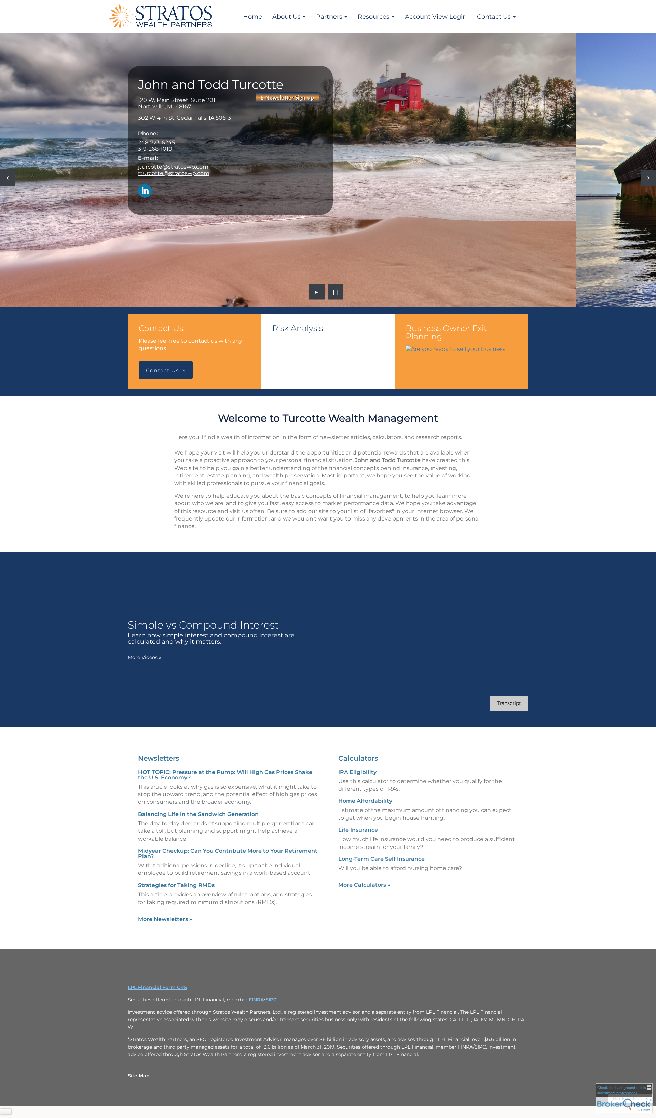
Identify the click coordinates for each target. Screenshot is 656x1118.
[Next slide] (648, 178)
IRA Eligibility (357, 772)
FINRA (256, 1000)
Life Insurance (358, 830)
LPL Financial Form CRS (157, 987)
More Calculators (364, 885)
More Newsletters (165, 919)
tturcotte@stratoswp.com (173, 173)
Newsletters (158, 758)
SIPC (271, 1000)
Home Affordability (365, 801)
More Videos (144, 657)
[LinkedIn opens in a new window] (145, 191)
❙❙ (335, 292)
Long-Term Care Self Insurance (381, 859)
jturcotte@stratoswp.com (173, 166)
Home (252, 17)
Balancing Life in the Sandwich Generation (198, 814)
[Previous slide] (7, 178)
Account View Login (436, 17)
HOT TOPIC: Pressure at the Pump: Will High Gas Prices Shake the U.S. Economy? (225, 775)
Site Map (139, 1076)
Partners (329, 17)
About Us (286, 17)
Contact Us (494, 17)
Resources (374, 17)
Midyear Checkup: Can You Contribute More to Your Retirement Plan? (227, 853)
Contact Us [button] (162, 370)
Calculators (358, 758)
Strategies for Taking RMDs (176, 885)
